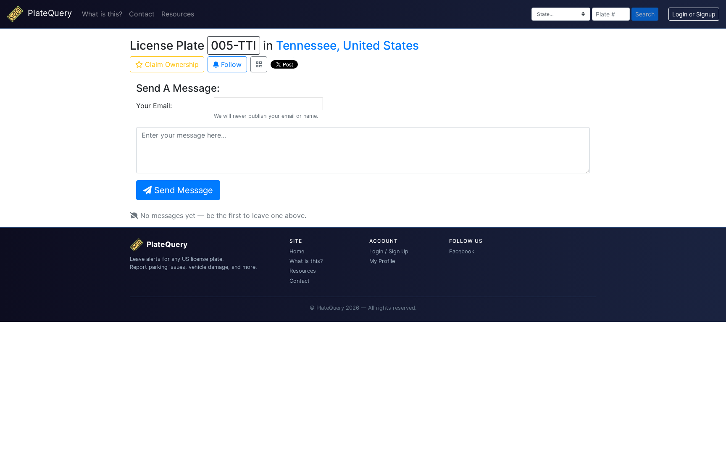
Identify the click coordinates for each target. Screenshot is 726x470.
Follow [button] (230, 64)
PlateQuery (48, 13)
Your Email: (154, 105)
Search (645, 14)
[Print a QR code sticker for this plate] (258, 64)
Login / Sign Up (388, 251)
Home (296, 251)
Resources (177, 14)
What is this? (102, 14)
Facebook (461, 251)
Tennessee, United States (347, 45)
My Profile (382, 261)
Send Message (182, 190)
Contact (142, 14)
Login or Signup (693, 14)
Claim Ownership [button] (171, 64)
